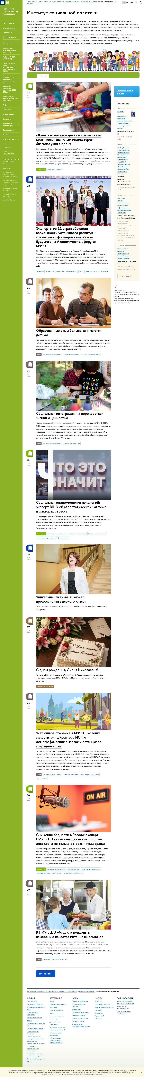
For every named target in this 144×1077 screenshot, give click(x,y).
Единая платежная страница (36, 1059)
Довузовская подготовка (58, 1004)
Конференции (8, 114)
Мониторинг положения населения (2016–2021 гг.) (10, 89)
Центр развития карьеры (58, 1027)
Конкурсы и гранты (78, 1021)
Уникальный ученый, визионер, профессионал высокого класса (61, 599)
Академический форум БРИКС (66, 271)
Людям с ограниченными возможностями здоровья (35, 1055)
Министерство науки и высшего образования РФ (125, 1002)
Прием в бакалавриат (57, 1010)
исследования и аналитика (52, 354)
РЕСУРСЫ (98, 998)
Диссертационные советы (80, 1012)
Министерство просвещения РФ (123, 1007)
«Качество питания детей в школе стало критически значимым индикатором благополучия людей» (68, 139)
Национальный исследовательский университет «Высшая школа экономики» (52, 991)
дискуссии (40, 271)
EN (127, 2)
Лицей (52, 1001)
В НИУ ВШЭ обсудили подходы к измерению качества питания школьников (69, 934)
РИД (5, 105)
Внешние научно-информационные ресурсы (81, 1025)
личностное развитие (71, 354)
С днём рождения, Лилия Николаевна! (67, 669)
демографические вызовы (90, 775)
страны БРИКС (42, 779)
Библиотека (98, 1001)
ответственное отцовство (90, 354)
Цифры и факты (32, 1001)
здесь (125, 1070)
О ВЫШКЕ (31, 998)
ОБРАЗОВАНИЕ (56, 998)
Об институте (8, 23)
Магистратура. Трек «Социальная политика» (10, 98)
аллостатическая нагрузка (77, 534)
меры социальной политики (91, 869)
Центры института (10, 28)
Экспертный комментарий (8, 124)
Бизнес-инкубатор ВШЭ (57, 1030)
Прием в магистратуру (57, 1016)
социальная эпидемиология (46, 538)
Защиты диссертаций (78, 1015)
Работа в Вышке (32, 1062)
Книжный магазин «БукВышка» (104, 1007)
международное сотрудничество (97, 271)
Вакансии (6, 135)
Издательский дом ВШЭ (102, 1004)
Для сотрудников (9, 139)
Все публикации (125, 276)
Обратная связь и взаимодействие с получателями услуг (56, 1040)
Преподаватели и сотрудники (32, 1013)
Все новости (45, 973)
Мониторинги (76, 1009)
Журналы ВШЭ (99, 1016)
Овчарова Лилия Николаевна (9, 154)
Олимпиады (53, 1007)
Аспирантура (54, 1019)
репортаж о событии (54, 169)
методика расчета (43, 873)
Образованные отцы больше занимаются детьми (68, 332)
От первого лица (9, 37)
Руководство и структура (35, 1004)
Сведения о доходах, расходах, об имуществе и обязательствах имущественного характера (36, 1040)
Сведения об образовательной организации (33, 1048)
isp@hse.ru (11, 200)
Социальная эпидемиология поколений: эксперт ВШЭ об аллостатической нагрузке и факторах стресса (71, 507)
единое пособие (73, 869)
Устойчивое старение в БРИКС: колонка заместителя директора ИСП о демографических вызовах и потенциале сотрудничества (68, 739)
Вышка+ (52, 1013)
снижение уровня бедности (73, 873)
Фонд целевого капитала (35, 1029)
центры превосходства (72, 443)
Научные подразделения (87, 991)
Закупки (29, 1020)
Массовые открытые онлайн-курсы (124, 1013)
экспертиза (50, 271)
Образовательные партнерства (56, 1034)
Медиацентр (98, 1013)
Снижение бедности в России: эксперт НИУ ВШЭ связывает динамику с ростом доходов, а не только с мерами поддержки (70, 839)
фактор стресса (63, 538)
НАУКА (75, 998)
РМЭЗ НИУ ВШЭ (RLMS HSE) (9, 58)
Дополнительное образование (55, 1023)
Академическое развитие (80, 1018)
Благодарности (8, 130)
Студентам (7, 119)
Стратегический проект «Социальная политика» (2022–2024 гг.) (10, 67)
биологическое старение (97, 534)
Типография (98, 1010)
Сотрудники (7, 32)
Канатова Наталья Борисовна (9, 163)
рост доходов (56, 873)
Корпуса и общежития (34, 1017)
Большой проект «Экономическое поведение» (9, 50)
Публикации (98, 1019)
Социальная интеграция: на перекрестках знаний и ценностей (70, 415)
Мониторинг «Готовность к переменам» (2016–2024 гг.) (9, 79)
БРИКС (81, 271)
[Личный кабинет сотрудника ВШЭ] (136, 2)
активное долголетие (71, 775)
